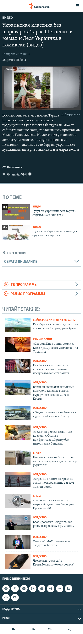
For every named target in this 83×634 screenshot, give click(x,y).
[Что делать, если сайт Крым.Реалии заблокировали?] (17, 561)
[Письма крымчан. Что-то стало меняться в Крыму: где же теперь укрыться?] (17, 458)
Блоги (37, 453)
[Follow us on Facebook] (6, 588)
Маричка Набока (14, 60)
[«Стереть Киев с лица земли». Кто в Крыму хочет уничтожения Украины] (17, 344)
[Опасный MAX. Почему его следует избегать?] (17, 542)
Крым (37, 496)
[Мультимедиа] (13, 629)
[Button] (13, 168)
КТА (32, 629)
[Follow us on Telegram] (50, 588)
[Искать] (69, 629)
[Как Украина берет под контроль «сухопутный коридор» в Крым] (17, 325)
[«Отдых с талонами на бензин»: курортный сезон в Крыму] (17, 413)
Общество (40, 361)
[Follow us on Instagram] (32, 588)
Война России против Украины (54, 320)
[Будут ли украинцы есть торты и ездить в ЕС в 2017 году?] (16, 212)
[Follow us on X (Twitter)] (15, 588)
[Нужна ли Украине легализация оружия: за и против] (16, 232)
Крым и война (42, 339)
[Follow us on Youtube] (24, 588)
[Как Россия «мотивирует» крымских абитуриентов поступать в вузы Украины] (17, 366)
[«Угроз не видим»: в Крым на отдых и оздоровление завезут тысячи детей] (17, 479)
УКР (50, 629)
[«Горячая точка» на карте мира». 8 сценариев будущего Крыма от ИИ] (17, 501)
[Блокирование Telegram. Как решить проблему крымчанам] (17, 522)
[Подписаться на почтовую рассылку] (15, 597)
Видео (7, 18)
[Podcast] (6, 597)
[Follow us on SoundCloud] (59, 588)
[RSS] (68, 588)
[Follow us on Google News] (41, 588)
